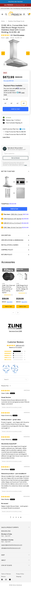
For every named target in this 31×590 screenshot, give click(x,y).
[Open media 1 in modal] (15, 53)
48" (24, 103)
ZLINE (7, 38)
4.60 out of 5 (20, 345)
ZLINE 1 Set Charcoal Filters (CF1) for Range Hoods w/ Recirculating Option (8, 289)
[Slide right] (28, 53)
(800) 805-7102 (5, 531)
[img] (5, 390)
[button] (2, 14)
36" (11, 103)
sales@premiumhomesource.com (10, 548)
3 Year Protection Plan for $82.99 (15, 132)
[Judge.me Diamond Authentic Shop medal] (6, 368)
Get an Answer (15, 158)
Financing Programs (25, 8)
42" (18, 103)
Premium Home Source (17, 585)
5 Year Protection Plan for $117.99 (15, 134)
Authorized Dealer (5, 8)
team (25, 165)
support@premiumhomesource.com (11, 545)
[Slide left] (3, 53)
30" (5, 103)
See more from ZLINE (15, 331)
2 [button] (13, 517)
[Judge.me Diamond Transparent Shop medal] (14, 368)
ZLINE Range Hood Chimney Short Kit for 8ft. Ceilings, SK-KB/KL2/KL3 (22, 288)
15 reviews (20, 35)
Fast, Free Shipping (15, 8)
